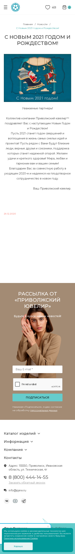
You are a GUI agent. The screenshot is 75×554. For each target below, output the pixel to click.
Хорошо (18, 546)
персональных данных (43, 410)
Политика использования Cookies (21, 538)
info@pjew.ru (17, 490)
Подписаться (37, 397)
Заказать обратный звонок (27, 482)
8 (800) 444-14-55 (28, 477)
